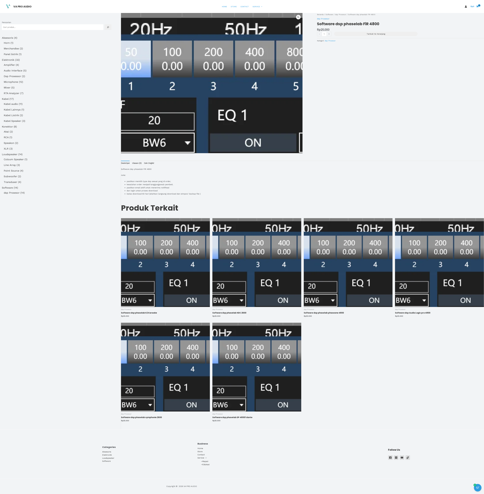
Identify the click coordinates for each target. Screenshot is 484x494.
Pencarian (6, 22)
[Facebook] (390, 457)
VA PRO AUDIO (22, 6)
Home (224, 7)
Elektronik (107, 455)
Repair (205, 461)
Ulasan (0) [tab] (137, 163)
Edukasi (205, 464)
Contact (244, 7)
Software (329, 14)
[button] (261, 7)
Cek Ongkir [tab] (149, 163)
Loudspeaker (108, 458)
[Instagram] (396, 457)
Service (256, 7)
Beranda (320, 14)
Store (234, 7)
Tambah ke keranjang (376, 34)
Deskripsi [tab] (125, 163)
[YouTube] (402, 457)
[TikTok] (407, 457)
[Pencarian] (108, 27)
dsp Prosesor (340, 14)
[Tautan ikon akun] (466, 6)
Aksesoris (106, 452)
